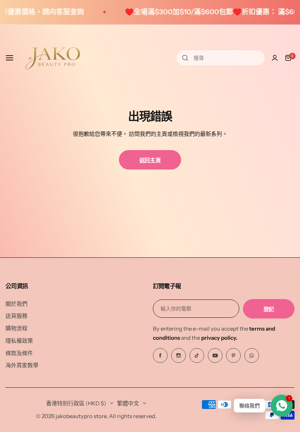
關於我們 (16, 303)
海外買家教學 (21, 365)
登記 (268, 309)
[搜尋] (185, 58)
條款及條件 (19, 353)
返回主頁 (150, 160)
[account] (274, 58)
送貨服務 (16, 315)
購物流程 (16, 328)
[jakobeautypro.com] (52, 57)
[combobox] (221, 58)
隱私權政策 (19, 340)
